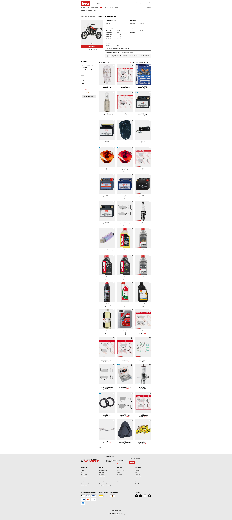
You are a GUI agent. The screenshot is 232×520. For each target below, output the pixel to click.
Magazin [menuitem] (111, 7)
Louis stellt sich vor (121, 470)
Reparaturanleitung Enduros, (143, 87)
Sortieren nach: (139, 62)
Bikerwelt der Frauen (103, 470)
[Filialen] (136, 3)
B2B (81, 472)
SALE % (85, 89)
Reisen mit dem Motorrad (104, 480)
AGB (136, 472)
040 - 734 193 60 (91, 461)
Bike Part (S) (143, 142)
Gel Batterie (125, 196)
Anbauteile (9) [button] (85, 72)
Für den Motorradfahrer (104, 483)
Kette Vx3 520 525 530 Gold (143, 442)
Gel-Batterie (107, 142)
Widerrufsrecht (138, 476)
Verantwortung (120, 481)
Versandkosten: (109, 514)
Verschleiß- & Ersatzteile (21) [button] (88, 65)
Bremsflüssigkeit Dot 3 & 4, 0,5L (143, 277)
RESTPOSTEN (86, 92)
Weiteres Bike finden (91, 49)
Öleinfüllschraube (107, 169)
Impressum (137, 470)
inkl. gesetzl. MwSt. (115, 513)
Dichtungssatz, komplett (143, 360)
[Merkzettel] (145, 3)
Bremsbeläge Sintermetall (125, 223)
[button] (131, 3)
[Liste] (133, 62)
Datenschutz (137, 474)
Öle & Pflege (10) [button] (85, 67)
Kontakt (82, 470)
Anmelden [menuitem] (149, 7)
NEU (85, 86)
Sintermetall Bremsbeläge (125, 87)
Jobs (118, 476)
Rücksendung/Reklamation (86, 483)
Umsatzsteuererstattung (122, 480)
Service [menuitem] (116, 7)
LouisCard (83, 481)
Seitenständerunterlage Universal (125, 442)
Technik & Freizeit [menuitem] (94, 7)
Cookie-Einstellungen (139, 483)
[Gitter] (131, 62)
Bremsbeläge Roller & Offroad (106, 360)
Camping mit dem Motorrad (105, 485)
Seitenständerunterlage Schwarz (125, 142)
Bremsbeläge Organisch (125, 114)
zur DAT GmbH (130, 52)
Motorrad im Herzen (103, 478)
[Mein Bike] (141, 3)
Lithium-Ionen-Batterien (106, 196)
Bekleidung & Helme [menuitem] (85, 7)
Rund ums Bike (102, 481)
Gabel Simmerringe (106, 415)
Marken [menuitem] (106, 7)
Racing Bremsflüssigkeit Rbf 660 (143, 250)
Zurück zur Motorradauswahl (88, 13)
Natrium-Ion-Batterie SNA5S (143, 114)
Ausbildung (119, 474)
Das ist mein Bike (92, 46)
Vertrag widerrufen (85, 485)
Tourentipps (101, 472)
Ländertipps (101, 474)
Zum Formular (114, 56)
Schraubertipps (102, 476)
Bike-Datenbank (84, 476)
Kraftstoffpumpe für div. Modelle (107, 250)
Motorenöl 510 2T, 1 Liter (125, 277)
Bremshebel (107, 441)
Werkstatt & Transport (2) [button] (87, 69)
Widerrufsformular (139, 478)
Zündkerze (143, 223)
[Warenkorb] (150, 3)
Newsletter (83, 478)
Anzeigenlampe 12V (107, 87)
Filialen (118, 472)
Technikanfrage (84, 474)
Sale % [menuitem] (101, 7)
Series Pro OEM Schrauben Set (125, 387)
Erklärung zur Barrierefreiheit (141, 480)
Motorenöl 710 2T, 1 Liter (107, 277)
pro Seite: (110, 62)
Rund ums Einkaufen (121, 478)
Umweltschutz (138, 481)
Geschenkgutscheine (85, 480)
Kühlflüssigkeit (125, 250)
